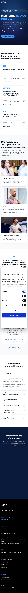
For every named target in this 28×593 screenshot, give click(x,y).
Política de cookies (5, 519)
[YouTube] (6, 510)
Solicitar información (8, 36)
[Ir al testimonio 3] (15, 347)
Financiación (4, 567)
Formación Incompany (6, 559)
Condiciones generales (6, 523)
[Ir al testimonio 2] (14, 347)
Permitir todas (14, 315)
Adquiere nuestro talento (7, 564)
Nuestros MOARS (5, 579)
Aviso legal (3, 521)
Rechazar (14, 324)
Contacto (3, 585)
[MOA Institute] (4, 2)
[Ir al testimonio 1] (13, 347)
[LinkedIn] (2, 510)
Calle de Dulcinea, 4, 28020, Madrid (10, 587)
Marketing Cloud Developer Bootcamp (10, 543)
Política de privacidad (6, 517)
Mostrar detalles (19, 310)
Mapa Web (4, 569)
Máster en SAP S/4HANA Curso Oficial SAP (11, 552)
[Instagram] (9, 510)
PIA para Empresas (6, 561)
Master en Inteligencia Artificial (8, 533)
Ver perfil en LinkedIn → (14, 341)
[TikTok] (13, 510)
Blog (2, 582)
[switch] (24, 296)
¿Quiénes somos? (5, 577)
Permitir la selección (14, 320)
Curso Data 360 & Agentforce (8, 545)
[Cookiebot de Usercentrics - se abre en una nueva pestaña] (20, 267)
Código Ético (4, 526)
